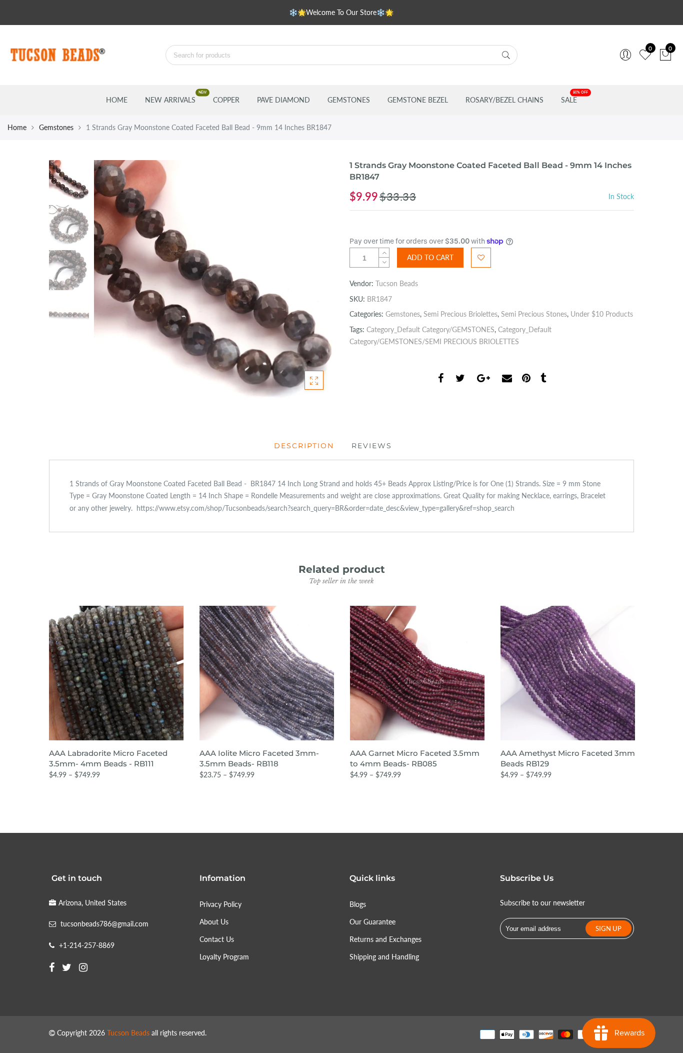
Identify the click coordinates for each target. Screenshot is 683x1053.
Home (117, 100)
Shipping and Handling (384, 956)
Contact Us (217, 939)
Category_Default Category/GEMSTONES (430, 329)
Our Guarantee (373, 921)
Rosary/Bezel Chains (505, 100)
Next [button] (309, 279)
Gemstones (349, 100)
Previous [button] (118, 279)
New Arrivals (170, 100)
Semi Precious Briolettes (461, 314)
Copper (226, 100)
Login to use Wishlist (481, 258)
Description (304, 445)
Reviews (372, 445)
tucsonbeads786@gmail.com (104, 923)
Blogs (358, 904)
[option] (214, 280)
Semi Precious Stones (534, 314)
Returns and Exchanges (386, 939)
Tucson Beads (397, 283)
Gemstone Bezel (418, 100)
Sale (569, 100)
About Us (214, 921)
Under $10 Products (601, 314)
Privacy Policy (221, 904)
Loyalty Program (224, 956)
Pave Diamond (283, 100)
